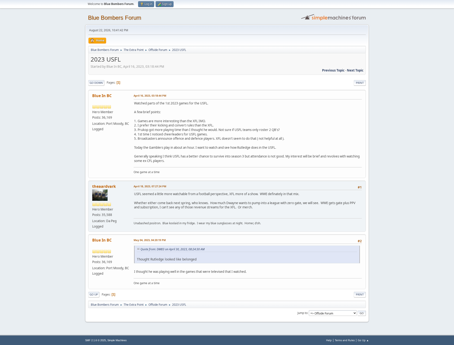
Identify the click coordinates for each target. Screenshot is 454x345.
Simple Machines (117, 340)
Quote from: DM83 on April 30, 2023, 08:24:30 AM (172, 249)
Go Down (96, 83)
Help (329, 340)
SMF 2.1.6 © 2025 (95, 340)
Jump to (302, 313)
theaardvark (104, 186)
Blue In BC (102, 95)
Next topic (355, 70)
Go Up (94, 294)
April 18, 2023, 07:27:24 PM (150, 186)
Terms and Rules (345, 340)
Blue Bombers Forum (114, 17)
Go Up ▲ (363, 340)
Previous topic (333, 70)
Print (360, 83)
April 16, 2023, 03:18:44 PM (150, 95)
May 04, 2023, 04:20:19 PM (150, 240)
